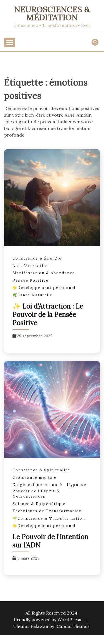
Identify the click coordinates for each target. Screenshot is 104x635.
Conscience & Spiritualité (41, 470)
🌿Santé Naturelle (32, 295)
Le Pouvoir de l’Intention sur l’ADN (50, 540)
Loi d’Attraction (30, 265)
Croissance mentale (34, 477)
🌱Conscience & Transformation (48, 518)
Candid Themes (73, 626)
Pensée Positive (30, 280)
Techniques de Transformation (47, 511)
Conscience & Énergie (37, 258)
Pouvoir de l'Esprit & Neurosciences (36, 494)
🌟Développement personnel (43, 287)
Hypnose (76, 484)
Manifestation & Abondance (43, 273)
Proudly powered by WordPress (48, 619)
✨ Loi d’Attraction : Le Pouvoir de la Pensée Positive (47, 314)
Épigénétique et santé (37, 484)
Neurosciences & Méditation (52, 13)
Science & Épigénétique (38, 503)
